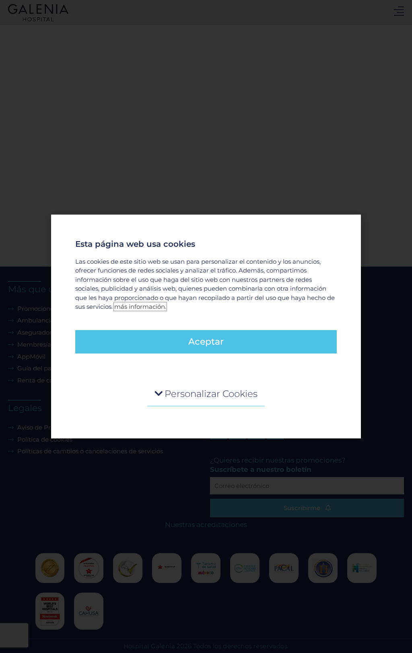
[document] (206, 326)
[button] (206, 394)
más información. (140, 306)
